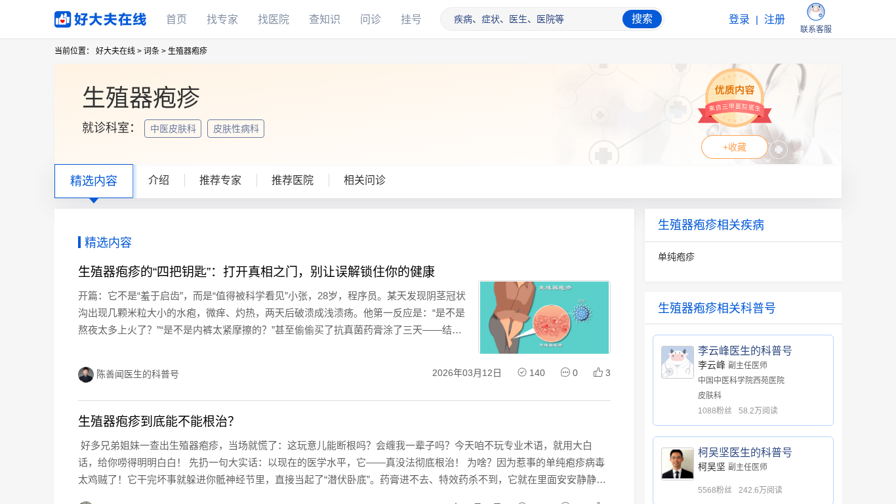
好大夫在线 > (119, 51)
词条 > (155, 51)
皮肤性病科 (237, 128)
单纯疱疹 (676, 256)
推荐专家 (220, 180)
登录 (739, 19)
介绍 (158, 180)
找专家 (222, 19)
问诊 (370, 19)
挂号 (411, 19)
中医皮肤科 (174, 128)
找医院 (273, 19)
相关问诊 (365, 180)
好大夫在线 (80, 16)
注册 (774, 19)
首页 (176, 19)
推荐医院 (293, 180)
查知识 (324, 19)
